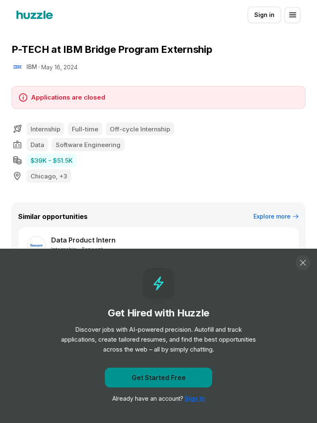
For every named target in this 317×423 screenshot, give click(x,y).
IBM (31, 66)
